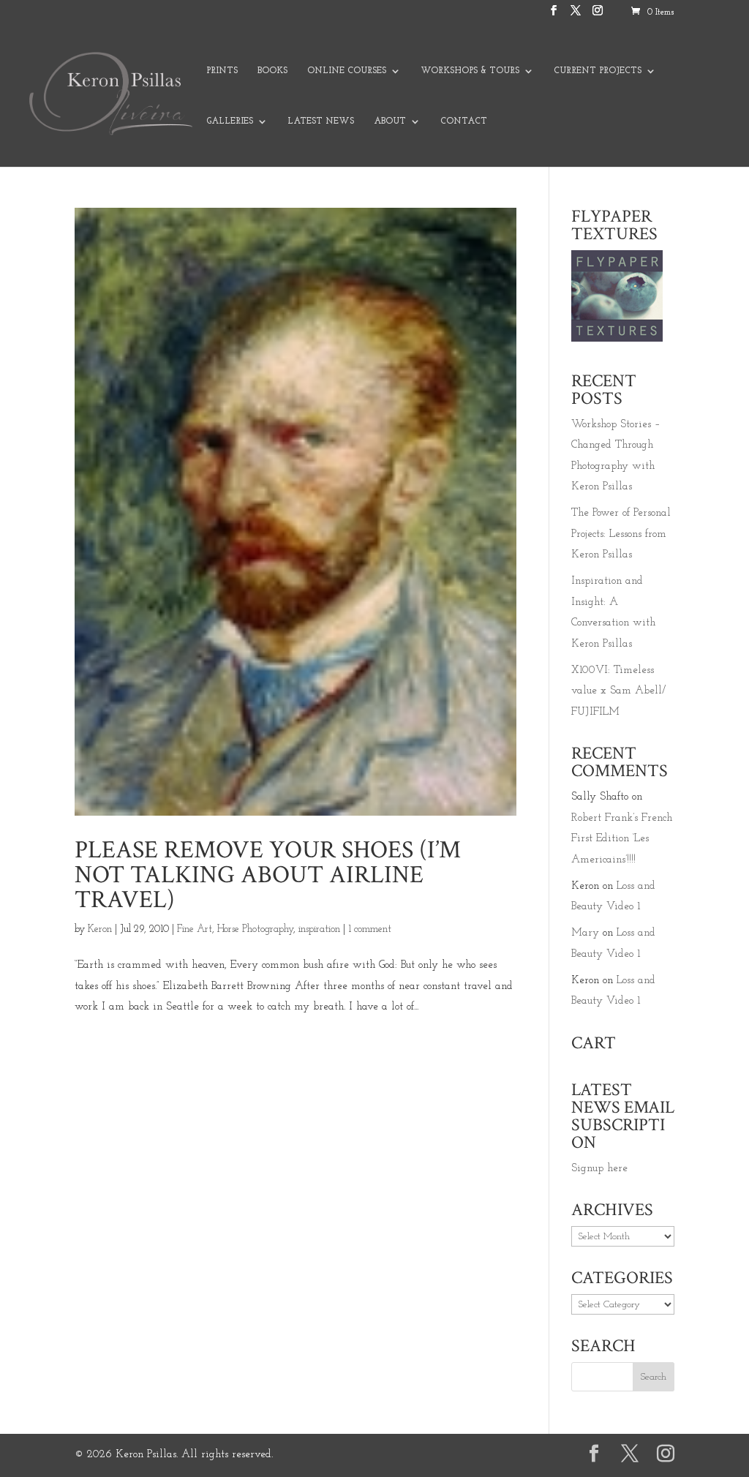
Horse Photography (255, 929)
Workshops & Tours (470, 71)
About (390, 121)
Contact (463, 121)
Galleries (229, 121)
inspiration (319, 929)
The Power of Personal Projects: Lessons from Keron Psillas (621, 534)
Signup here (599, 1168)
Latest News (320, 121)
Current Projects (597, 71)
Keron (100, 929)
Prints (222, 71)
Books (272, 71)
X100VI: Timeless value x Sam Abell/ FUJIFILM (618, 691)
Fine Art (194, 929)
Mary (585, 933)
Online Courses (346, 71)
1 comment (369, 929)
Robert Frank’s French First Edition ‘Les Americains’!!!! (621, 839)
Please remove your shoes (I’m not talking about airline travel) (268, 875)
